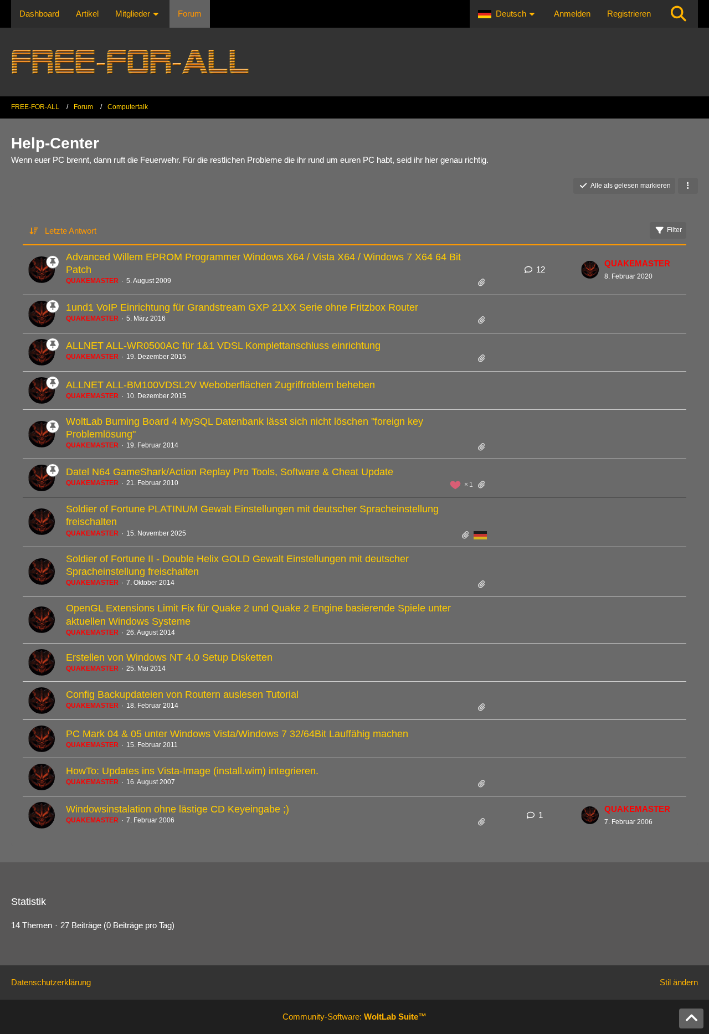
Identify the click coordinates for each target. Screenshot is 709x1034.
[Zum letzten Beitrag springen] (590, 270)
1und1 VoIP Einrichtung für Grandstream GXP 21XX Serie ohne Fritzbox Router (242, 307)
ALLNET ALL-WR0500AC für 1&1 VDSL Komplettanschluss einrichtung (223, 345)
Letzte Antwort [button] (70, 230)
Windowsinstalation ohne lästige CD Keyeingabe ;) (177, 809)
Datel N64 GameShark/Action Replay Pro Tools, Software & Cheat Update (229, 471)
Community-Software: (354, 1016)
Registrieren (629, 13)
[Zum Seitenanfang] (691, 1018)
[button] (508, 14)
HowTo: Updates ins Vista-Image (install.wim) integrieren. (192, 770)
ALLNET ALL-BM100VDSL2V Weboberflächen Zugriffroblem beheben (220, 384)
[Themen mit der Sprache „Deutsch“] (480, 535)
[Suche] (678, 14)
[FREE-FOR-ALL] (354, 62)
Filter (674, 230)
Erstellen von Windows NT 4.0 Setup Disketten (169, 657)
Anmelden (572, 13)
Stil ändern (679, 982)
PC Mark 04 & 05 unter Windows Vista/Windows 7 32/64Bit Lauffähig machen (237, 733)
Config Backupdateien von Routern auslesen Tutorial (182, 694)
